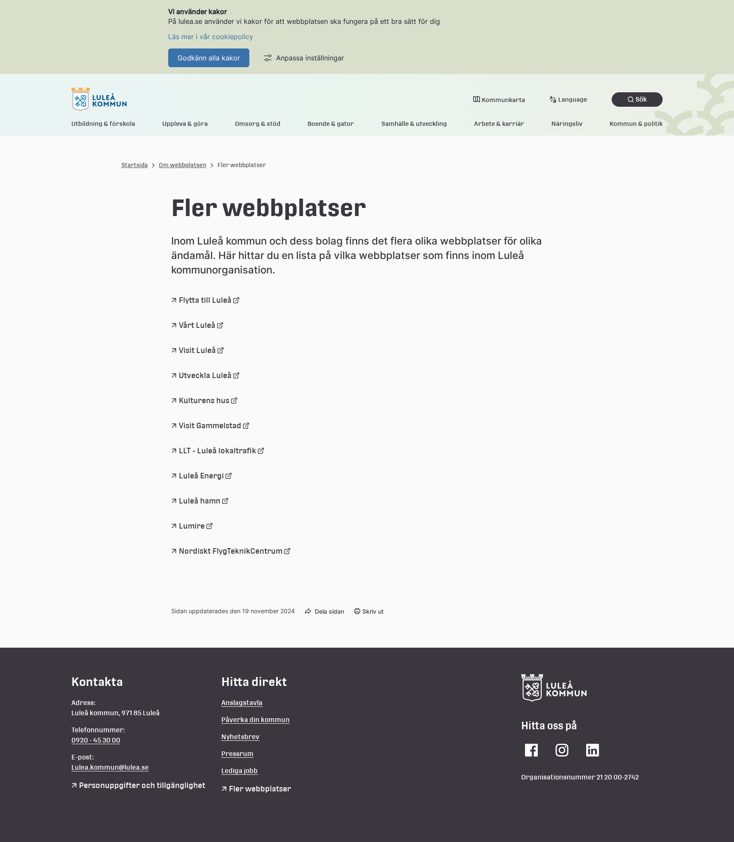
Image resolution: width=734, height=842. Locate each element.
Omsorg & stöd (257, 123)
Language (572, 99)
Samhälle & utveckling (414, 123)
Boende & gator (331, 123)
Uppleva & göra (185, 123)
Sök (641, 99)
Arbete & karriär (499, 123)
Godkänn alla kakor (209, 58)
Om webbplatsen (182, 165)
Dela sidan (329, 611)
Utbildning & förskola (103, 123)
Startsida (134, 165)
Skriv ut (373, 611)
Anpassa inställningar (310, 58)
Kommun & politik (636, 123)
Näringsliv (566, 123)
